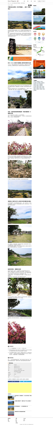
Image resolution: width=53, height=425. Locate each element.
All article (39, 42)
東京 (24, 1)
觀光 (24, 379)
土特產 (39, 40)
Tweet (26, 381)
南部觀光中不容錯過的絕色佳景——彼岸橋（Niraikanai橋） (39, 14)
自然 (21, 379)
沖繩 (31, 1)
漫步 (40, 86)
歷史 (37, 85)
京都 (35, 81)
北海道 (35, 1)
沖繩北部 (41, 85)
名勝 (41, 81)
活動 (35, 40)
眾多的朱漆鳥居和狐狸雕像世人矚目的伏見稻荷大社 (39, 68)
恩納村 (10, 379)
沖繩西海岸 (14, 379)
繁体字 (24, 420)
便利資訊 (38, 81)
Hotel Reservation (39, 1)
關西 (27, 1)
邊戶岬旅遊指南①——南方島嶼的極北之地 (21, 406)
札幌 (35, 85)
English (24, 419)
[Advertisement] (14, 388)
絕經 (18, 379)
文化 (16, 419)
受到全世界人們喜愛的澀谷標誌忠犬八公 (39, 77)
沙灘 (35, 86)
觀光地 (27, 379)
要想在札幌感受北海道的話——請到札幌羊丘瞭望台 (39, 23)
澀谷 (43, 86)
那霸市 (35, 90)
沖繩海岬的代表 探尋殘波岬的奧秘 (20, 411)
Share (14, 381)
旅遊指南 (43, 40)
